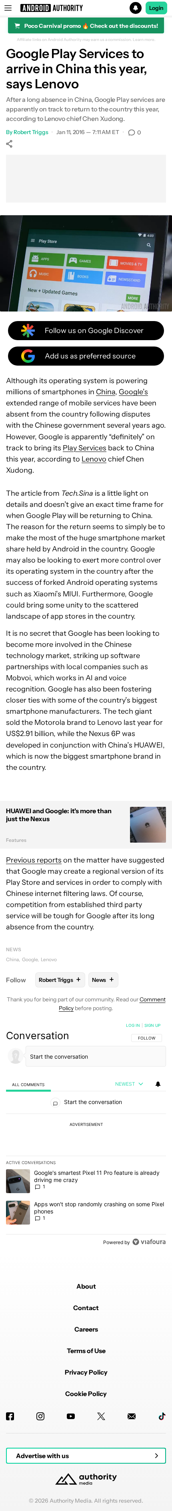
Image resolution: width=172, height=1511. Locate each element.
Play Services (84, 448)
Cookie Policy (86, 1394)
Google (30, 959)
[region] (86, 1135)
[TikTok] (162, 1416)
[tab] (28, 1084)
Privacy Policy (86, 1372)
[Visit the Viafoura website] (149, 1241)
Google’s (133, 391)
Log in (133, 1025)
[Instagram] (40, 1416)
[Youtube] (71, 1416)
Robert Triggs (31, 132)
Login (156, 8)
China (105, 391)
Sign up (152, 1025)
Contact (86, 1308)
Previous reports (34, 860)
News (13, 949)
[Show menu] (8, 8)
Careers (86, 1329)
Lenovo (94, 459)
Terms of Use (86, 1351)
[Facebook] (10, 1416)
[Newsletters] (132, 1416)
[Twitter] (101, 1416)
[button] (86, 8)
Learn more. (144, 39)
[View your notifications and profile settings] (158, 1084)
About (86, 1286)
